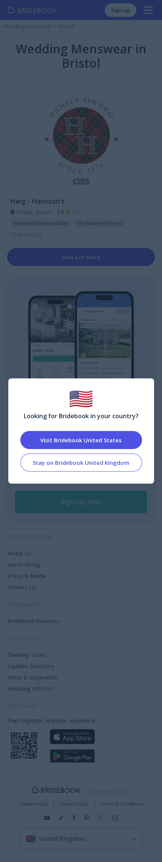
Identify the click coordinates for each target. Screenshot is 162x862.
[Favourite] (144, 95)
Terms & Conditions (121, 804)
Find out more (81, 257)
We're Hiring (24, 564)
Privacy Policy (74, 804)
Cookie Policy (34, 804)
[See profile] (81, 136)
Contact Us (22, 587)
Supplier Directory (31, 666)
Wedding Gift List (30, 688)
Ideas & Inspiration (32, 677)
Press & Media (27, 575)
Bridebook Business (33, 621)
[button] (81, 502)
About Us (20, 553)
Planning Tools (26, 654)
